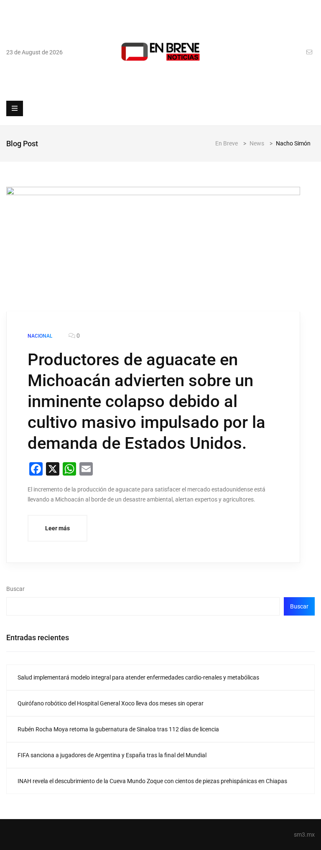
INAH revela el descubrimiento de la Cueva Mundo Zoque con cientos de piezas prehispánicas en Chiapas (152, 781)
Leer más (57, 528)
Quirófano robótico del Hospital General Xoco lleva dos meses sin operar (111, 703)
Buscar (15, 588)
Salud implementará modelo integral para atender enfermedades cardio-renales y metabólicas (138, 677)
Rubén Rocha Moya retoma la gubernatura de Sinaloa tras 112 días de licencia (118, 729)
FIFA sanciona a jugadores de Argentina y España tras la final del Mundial (112, 755)
